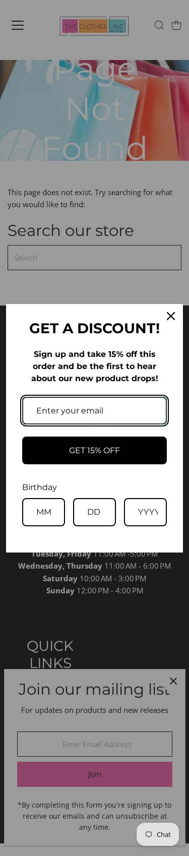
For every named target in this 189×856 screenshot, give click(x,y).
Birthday (39, 487)
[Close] (171, 316)
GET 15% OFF (94, 450)
